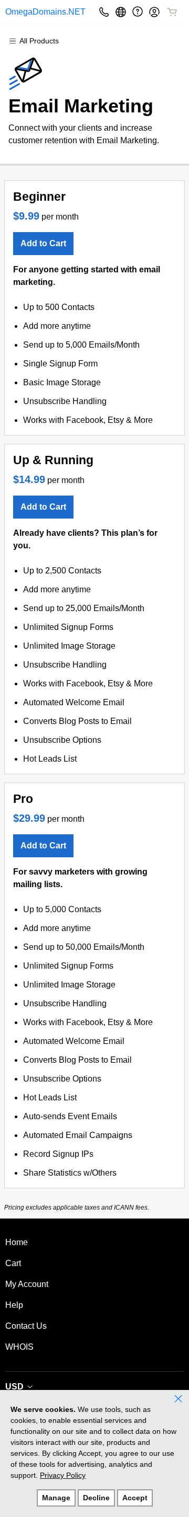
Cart (13, 1263)
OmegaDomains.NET (38, 11)
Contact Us (26, 1325)
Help (14, 1305)
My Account (26, 1284)
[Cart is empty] (172, 12)
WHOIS (19, 1346)
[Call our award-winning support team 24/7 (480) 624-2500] (137, 12)
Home (16, 1242)
